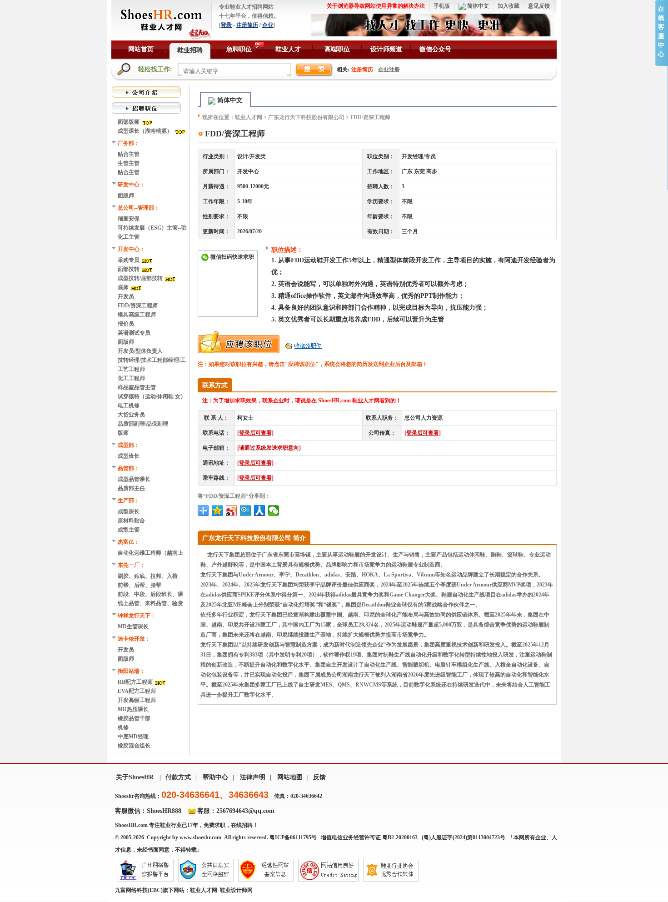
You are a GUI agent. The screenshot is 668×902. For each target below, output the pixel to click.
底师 (124, 287)
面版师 (126, 195)
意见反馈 (539, 6)
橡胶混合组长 (134, 745)
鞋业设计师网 (236, 890)
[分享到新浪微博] (231, 510)
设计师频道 (386, 49)
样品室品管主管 (137, 387)
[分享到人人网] (259, 510)
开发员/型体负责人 (140, 351)
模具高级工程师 (137, 314)
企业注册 (389, 69)
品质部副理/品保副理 (143, 424)
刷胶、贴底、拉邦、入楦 (148, 576)
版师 (123, 433)
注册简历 (247, 25)
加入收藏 (508, 6)
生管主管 (129, 163)
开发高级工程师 (137, 700)
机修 (123, 727)
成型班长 (129, 456)
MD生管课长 (133, 626)
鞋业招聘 (190, 50)
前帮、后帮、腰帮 (139, 585)
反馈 (319, 777)
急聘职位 (239, 49)
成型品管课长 (134, 479)
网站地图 (290, 777)
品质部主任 (131, 488)
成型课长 (129, 511)
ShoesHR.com (131, 825)
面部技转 (129, 269)
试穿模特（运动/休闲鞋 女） (152, 396)
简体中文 (477, 6)
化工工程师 (131, 378)
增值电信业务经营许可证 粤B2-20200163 (369, 837)
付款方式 (178, 777)
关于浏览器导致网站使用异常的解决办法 (376, 6)
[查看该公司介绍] (146, 91)
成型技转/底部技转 (141, 278)
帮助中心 (215, 777)
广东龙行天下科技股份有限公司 (306, 117)
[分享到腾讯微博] (245, 510)
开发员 (126, 296)
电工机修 (129, 405)
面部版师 (129, 122)
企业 (267, 25)
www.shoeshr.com (200, 837)
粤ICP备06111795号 (293, 837)
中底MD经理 (133, 736)
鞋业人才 (288, 49)
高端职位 (337, 49)
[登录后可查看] (255, 433)
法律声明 (252, 777)
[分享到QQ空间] (217, 510)
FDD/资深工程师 (138, 305)
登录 (226, 25)
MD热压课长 (133, 709)
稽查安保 (129, 218)
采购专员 (129, 260)
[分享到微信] (273, 510)
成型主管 (129, 529)
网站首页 (141, 49)
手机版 (442, 6)
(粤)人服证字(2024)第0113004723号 (464, 837)
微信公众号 (435, 49)
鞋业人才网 (248, 117)
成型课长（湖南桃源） (146, 131)
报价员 (126, 324)
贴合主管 (129, 154)
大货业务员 (131, 414)
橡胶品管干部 (134, 718)
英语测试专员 (134, 333)
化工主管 (129, 237)
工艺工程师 (131, 369)
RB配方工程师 (136, 682)
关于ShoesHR (135, 777)
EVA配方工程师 (137, 691)
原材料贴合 (131, 520)
